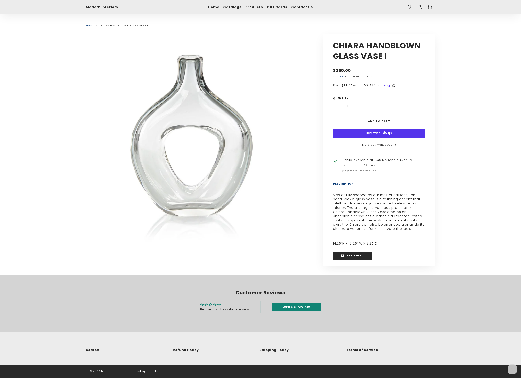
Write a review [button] (296, 307)
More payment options (379, 144)
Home (213, 7)
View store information (359, 171)
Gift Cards (277, 7)
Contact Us (302, 7)
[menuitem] (213, 7)
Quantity (341, 98)
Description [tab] (343, 183)
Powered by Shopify (143, 371)
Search (92, 349)
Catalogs (232, 7)
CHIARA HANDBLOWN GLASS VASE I (123, 25)
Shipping (339, 76)
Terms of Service (362, 349)
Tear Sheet (353, 255)
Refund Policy (186, 349)
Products (254, 7)
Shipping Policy (274, 349)
